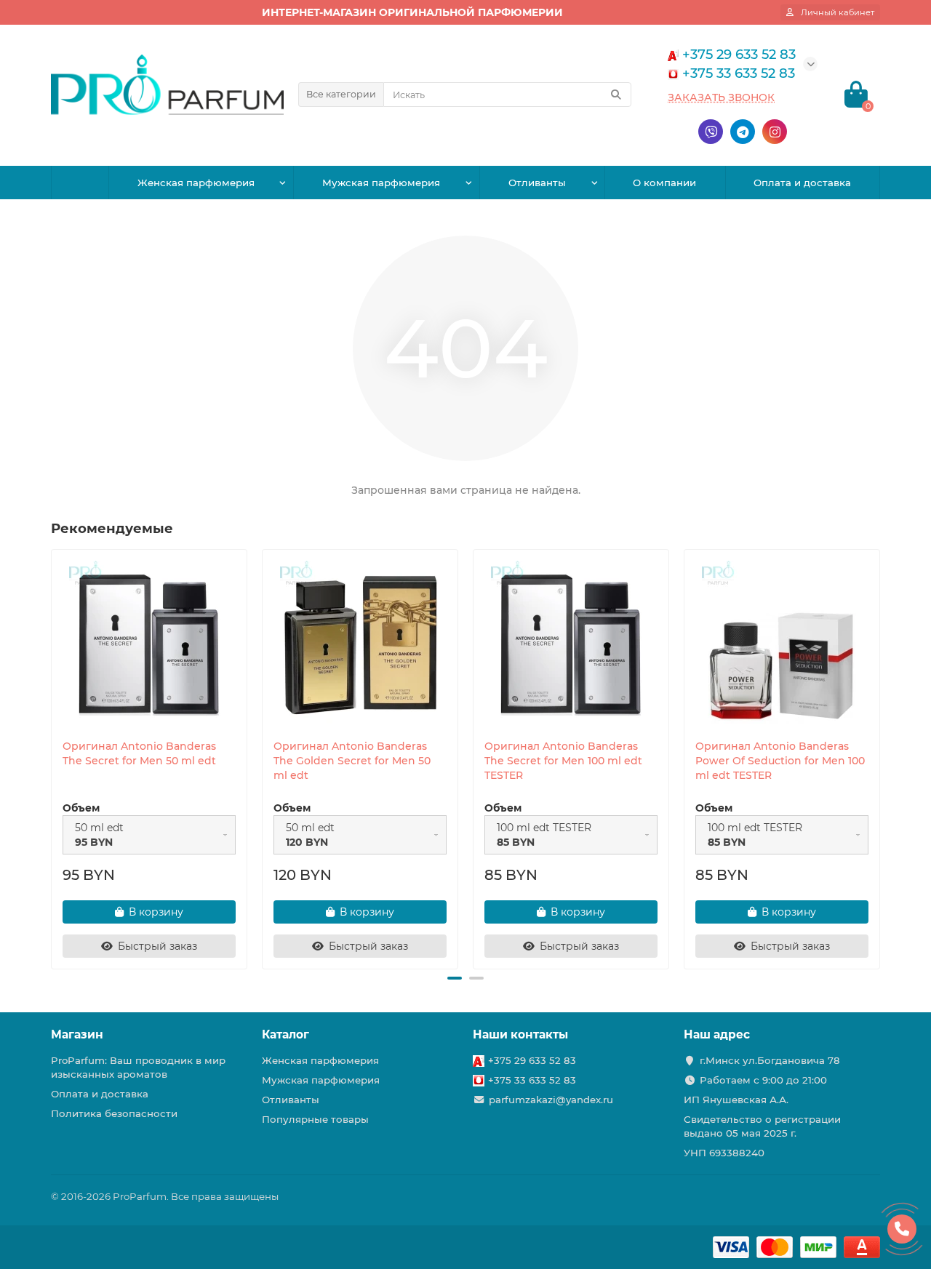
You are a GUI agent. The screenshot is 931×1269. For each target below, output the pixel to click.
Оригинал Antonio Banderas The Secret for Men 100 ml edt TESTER (563, 761)
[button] (454, 978)
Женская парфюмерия (196, 182)
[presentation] (52, 757)
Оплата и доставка (802, 182)
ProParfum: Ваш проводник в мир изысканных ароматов (138, 1067)
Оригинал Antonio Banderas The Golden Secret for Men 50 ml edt (352, 761)
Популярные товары (315, 1119)
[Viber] (710, 131)
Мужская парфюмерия (381, 182)
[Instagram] (774, 131)
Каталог (285, 1034)
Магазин (77, 1034)
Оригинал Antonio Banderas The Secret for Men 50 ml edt (139, 753)
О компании (664, 182)
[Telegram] (742, 131)
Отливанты (537, 182)
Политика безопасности (114, 1113)
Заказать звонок (721, 97)
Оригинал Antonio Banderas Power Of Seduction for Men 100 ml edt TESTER (780, 761)
